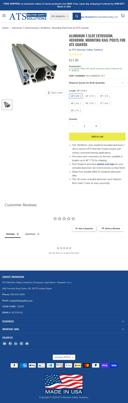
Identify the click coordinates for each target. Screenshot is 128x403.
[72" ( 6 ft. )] (105, 106)
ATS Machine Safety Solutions (87, 49)
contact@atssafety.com (21, 300)
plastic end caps (106, 164)
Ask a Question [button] (86, 228)
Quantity (73, 119)
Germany (62, 357)
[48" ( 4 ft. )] (76, 106)
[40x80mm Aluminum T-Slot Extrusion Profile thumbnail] (7, 105)
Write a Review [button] (112, 228)
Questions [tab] (30, 233)
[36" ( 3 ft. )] (105, 99)
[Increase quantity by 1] (96, 126)
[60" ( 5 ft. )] (91, 106)
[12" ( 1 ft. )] (76, 99)
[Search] (77, 16)
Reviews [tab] (10, 233)
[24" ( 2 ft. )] (91, 99)
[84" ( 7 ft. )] (76, 113)
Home (5, 28)
